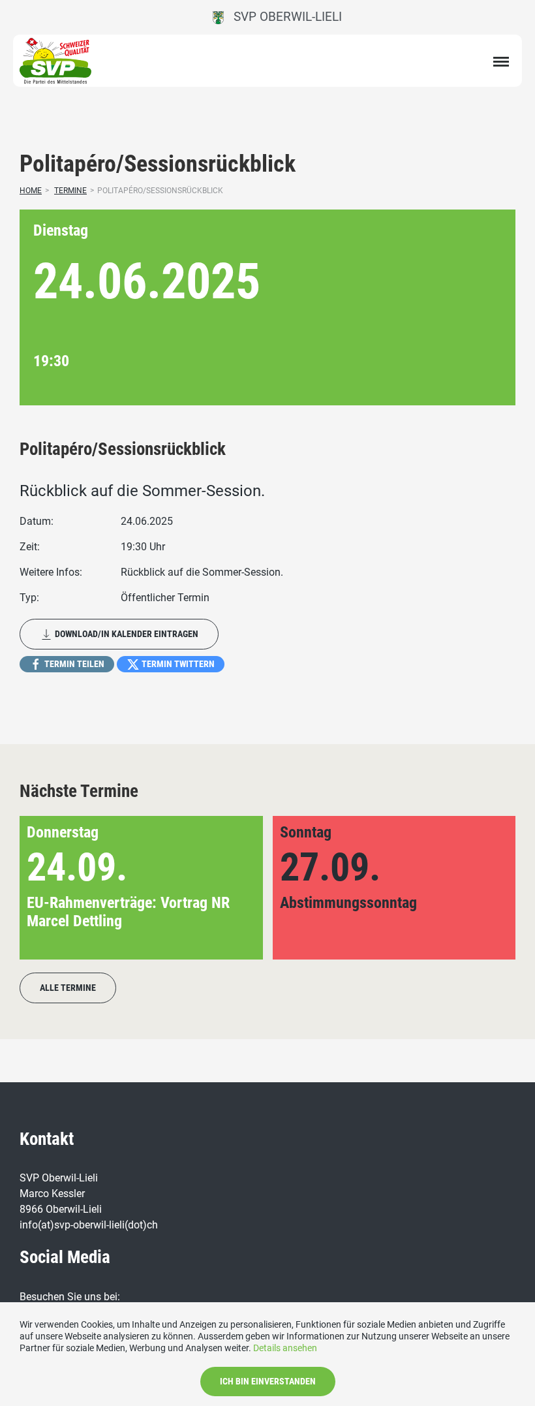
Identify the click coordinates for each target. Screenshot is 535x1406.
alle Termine (68, 987)
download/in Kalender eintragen (125, 634)
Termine (70, 190)
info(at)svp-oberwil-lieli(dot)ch (89, 1225)
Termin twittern (177, 664)
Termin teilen (73, 664)
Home (31, 190)
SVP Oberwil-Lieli (283, 16)
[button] (484, 888)
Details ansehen (285, 1348)
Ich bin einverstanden (268, 1381)
